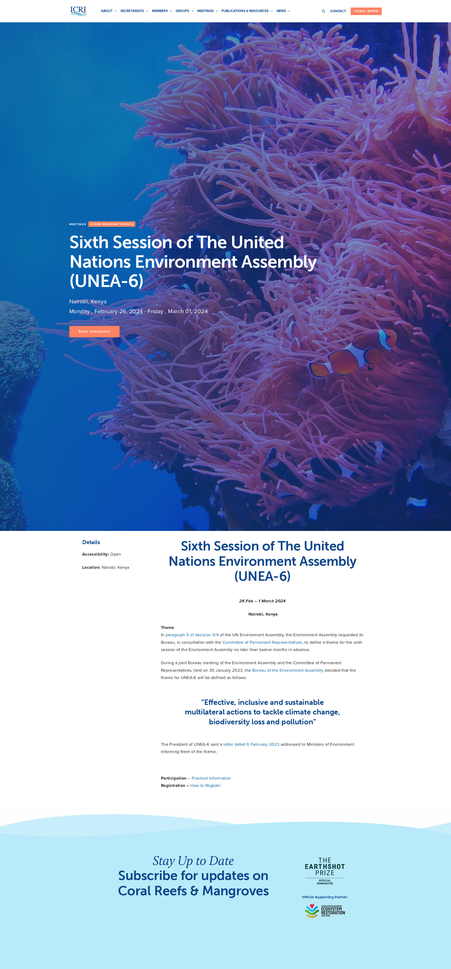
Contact (338, 11)
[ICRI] (78, 11)
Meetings (205, 11)
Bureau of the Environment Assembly (287, 670)
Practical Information (211, 778)
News (281, 11)
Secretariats (132, 11)
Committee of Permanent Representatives (262, 642)
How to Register (205, 785)
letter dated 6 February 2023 (251, 744)
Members (160, 11)
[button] (94, 331)
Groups (182, 11)
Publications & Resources (245, 11)
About (107, 11)
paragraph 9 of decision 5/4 (192, 634)
